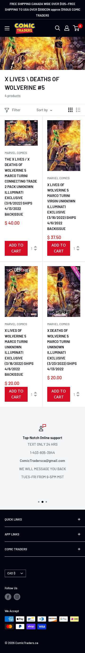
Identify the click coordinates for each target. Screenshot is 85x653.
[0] (76, 28)
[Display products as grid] (70, 110)
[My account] (66, 28)
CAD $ (11, 573)
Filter (16, 110)
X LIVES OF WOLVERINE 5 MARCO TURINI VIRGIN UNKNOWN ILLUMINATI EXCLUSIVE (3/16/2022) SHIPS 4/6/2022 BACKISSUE (61, 207)
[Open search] (57, 28)
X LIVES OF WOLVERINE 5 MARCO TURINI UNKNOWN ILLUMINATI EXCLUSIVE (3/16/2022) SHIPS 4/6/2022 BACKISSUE (19, 352)
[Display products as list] (78, 110)
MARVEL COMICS (16, 153)
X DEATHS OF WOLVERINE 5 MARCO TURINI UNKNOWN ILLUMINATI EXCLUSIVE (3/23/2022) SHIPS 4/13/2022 (62, 349)
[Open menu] (7, 28)
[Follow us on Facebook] (8, 596)
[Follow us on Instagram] (17, 596)
